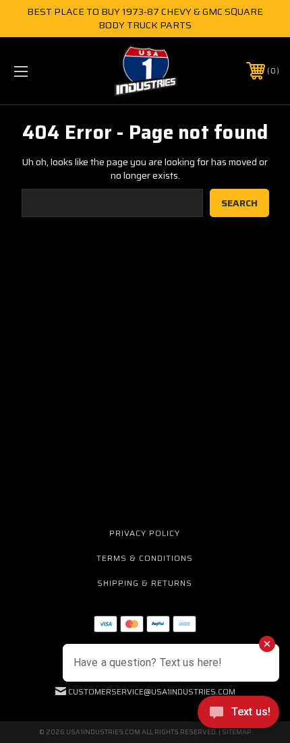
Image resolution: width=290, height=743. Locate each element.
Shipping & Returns (144, 582)
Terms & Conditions (144, 558)
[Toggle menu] (40, 71)
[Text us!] (238, 715)
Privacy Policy (144, 533)
